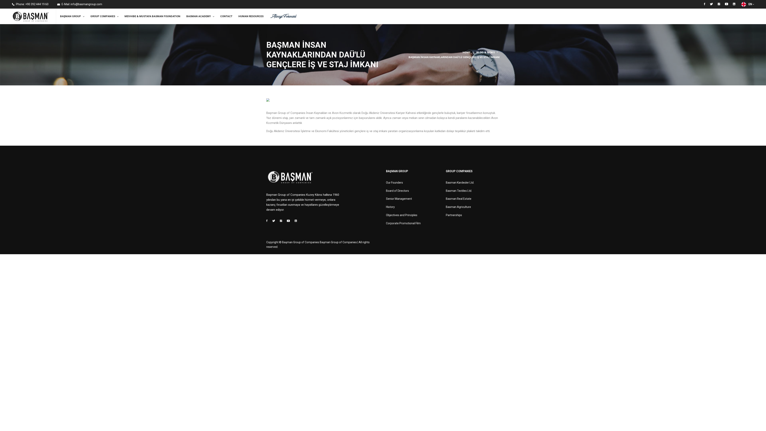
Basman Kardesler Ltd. (460, 182)
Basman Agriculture (458, 207)
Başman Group (70, 16)
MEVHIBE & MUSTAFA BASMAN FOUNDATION (152, 16)
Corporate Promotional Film (403, 223)
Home (467, 52)
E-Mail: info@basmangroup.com (81, 4)
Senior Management (399, 198)
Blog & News (485, 52)
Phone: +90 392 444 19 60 (31, 4)
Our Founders (394, 182)
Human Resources (251, 16)
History (390, 207)
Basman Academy (198, 16)
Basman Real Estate (458, 198)
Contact (226, 16)
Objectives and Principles (401, 215)
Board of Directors (397, 190)
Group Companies (102, 16)
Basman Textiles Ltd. (459, 190)
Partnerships (454, 215)
